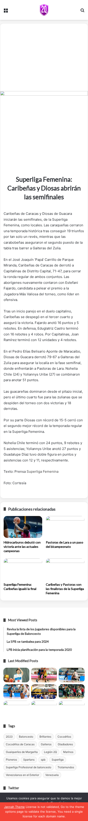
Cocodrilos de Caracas (20, 744)
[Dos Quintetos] (44, 10)
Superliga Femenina (42, 471)
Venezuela (52, 775)
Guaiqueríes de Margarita (22, 752)
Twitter (13, 788)
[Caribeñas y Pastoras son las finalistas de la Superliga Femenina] (65, 569)
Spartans (29, 759)
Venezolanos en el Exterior (22, 775)
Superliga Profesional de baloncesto (28, 767)
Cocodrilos (64, 736)
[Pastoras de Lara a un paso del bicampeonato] (65, 527)
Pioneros (11, 759)
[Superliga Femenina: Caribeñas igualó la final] (23, 569)
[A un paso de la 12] (72, 708)
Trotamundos (66, 767)
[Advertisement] (44, 57)
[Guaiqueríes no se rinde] (44, 708)
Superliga (58, 759)
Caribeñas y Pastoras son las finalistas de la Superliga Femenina (65, 588)
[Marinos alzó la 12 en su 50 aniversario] (16, 708)
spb (43, 759)
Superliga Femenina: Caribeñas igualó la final (20, 586)
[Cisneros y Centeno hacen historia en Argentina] (72, 691)
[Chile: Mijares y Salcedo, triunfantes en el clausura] (16, 675)
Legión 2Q (50, 752)
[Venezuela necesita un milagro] (72, 675)
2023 (9, 736)
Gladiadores (65, 744)
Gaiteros (46, 744)
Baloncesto (26, 736)
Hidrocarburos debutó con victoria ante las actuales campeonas (22, 546)
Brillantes (45, 736)
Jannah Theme (14, 807)
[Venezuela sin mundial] (44, 675)
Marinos (68, 752)
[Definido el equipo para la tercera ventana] (44, 691)
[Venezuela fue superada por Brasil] (16, 691)
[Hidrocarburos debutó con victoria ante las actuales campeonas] (23, 527)
